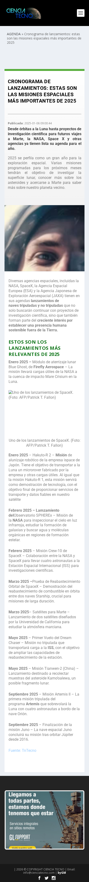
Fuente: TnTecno (22, 750)
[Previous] (14, 820)
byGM (62, 873)
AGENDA (14, 34)
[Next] (74, 820)
